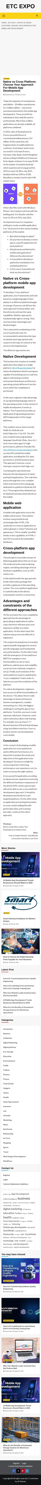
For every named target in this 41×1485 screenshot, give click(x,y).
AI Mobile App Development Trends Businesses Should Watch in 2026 (17, 1001)
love (10, 1224)
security (17, 1234)
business (24, 1198)
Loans (5, 1224)
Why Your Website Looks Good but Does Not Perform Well (19, 994)
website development (21, 1247)
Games (6, 1093)
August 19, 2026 (18, 1331)
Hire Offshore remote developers (18, 450)
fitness (30, 1213)
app (9, 1194)
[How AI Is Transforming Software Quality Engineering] (20, 1271)
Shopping (7, 1143)
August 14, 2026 (18, 886)
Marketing (7, 1120)
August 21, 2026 (18, 1291)
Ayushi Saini (8, 886)
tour (16, 1240)
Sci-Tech (6, 78)
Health (6, 1097)
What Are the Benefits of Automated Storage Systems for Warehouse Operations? (18, 1010)
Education (7, 1056)
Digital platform (9, 1047)
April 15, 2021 (21, 94)
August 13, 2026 (18, 1453)
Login (5, 1180)
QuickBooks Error (21, 1231)
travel (22, 1240)
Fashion (6, 1070)
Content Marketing (23, 1202)
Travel (5, 1152)
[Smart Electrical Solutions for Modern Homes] (20, 903)
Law (4, 1111)
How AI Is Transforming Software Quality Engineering (19, 979)
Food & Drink (8, 1084)
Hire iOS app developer (22, 368)
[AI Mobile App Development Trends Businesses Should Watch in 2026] (20, 864)
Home (22, 1218)
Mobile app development (15, 1227)
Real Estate (7, 1129)
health (7, 1217)
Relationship (8, 1134)
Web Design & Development (14, 1156)
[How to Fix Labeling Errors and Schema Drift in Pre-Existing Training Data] (20, 1310)
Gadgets (6, 1088)
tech (29, 1237)
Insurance (7, 1106)
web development (20, 1244)
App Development (20, 1194)
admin (6, 924)
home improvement (11, 1221)
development (16, 1205)
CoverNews (33, 1478)
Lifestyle (6, 1115)
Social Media (30, 1234)
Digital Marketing (10, 1043)
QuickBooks (8, 1230)
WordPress (7, 1161)
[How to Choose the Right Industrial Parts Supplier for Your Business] (20, 941)
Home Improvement (11, 1102)
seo (22, 1234)
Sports (5, 1147)
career (15, 1203)
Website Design (8, 1247)
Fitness (6, 1079)
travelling (29, 1241)
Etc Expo (20, 6)
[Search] (37, 16)
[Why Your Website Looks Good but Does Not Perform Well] (20, 1350)
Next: (23, 836)
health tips (16, 1218)
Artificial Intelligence (10, 1199)
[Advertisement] (20, 52)
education (8, 1212)
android (5, 1194)
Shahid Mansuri (10, 94)
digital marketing (12, 1208)
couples (32, 1203)
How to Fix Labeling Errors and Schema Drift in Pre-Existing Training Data (18, 987)
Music (5, 1125)
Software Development (18, 1237)
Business (6, 1034)
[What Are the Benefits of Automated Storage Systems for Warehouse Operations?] (20, 1429)
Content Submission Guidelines (15, 1184)
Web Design (7, 1244)
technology (8, 1240)
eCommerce (27, 1209)
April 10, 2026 (14, 924)
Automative (8, 1029)
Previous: (15, 827)
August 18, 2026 (18, 1371)
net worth (31, 1227)
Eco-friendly (8, 1052)
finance (25, 1213)
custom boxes (7, 1205)
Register (6, 1175)
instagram (23, 1221)
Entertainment (9, 1061)
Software (6, 1237)
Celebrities (7, 1038)
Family (5, 1065)
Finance (6, 1074)
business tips (7, 1203)
